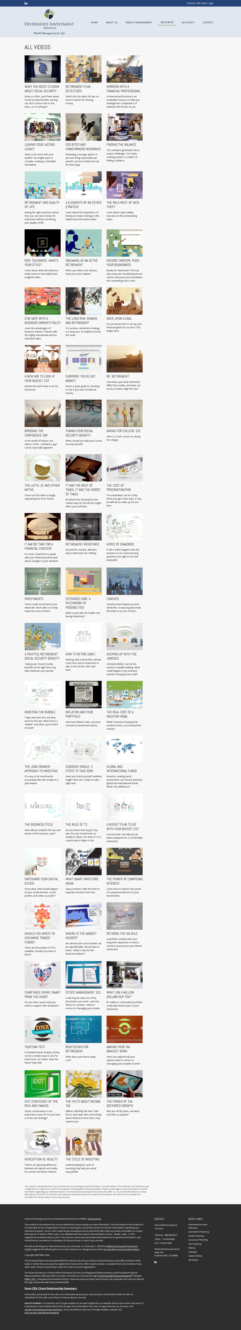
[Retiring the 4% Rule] (125, 916)
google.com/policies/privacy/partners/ (44, 1309)
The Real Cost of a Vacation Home (120, 714)
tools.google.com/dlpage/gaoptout (42, 1312)
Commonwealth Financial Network (114, 1275)
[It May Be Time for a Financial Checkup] (43, 526)
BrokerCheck (94, 1218)
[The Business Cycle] (43, 807)
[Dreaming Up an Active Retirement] (84, 243)
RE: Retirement (118, 376)
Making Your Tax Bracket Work (118, 1049)
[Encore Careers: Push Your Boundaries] (125, 243)
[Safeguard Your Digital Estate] (43, 861)
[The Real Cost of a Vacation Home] (125, 694)
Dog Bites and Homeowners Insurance (83, 146)
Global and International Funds (122, 769)
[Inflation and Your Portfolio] (84, 694)
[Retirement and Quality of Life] (43, 185)
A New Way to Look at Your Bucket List (40, 378)
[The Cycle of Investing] (84, 1141)
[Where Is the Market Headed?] (84, 916)
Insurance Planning (198, 1239)
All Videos (193, 1259)
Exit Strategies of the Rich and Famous (41, 1103)
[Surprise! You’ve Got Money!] (84, 358)
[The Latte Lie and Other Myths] (43, 468)
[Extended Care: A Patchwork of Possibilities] (84, 581)
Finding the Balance (121, 144)
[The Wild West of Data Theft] (125, 185)
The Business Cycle (39, 824)
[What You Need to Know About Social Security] (43, 69)
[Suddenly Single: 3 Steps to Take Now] (84, 749)
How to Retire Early (80, 654)
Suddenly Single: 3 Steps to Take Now (79, 769)
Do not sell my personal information (121, 1249)
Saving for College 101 (124, 431)
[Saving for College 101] (125, 413)
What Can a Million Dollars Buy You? (120, 994)
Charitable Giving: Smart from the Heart (42, 994)
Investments (34, 599)
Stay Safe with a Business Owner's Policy (43, 320)
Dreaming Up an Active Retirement (82, 262)
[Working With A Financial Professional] (125, 69)
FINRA (27, 1279)
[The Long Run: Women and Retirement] (84, 301)
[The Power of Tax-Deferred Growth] (125, 1084)
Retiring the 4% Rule (122, 933)
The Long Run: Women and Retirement (81, 320)
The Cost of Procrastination (119, 487)
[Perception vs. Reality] (43, 1141)
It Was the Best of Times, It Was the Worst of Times (83, 489)
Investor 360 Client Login (200, 3)
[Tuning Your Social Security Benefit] (84, 413)
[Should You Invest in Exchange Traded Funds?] (43, 916)
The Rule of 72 (76, 824)
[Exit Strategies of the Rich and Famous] (43, 1084)
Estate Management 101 (83, 992)
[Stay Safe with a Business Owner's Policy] (43, 301)
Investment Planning (199, 1231)
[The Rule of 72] (84, 807)
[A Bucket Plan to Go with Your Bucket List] (125, 807)
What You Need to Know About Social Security (42, 89)
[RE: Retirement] (125, 358)
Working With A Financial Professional (124, 89)
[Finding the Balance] (125, 127)
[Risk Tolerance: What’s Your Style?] (43, 243)
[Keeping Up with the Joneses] (125, 636)
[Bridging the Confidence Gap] (43, 413)
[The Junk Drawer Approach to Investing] (43, 749)
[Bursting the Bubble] (43, 694)
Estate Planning (196, 1235)
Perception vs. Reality (41, 1159)
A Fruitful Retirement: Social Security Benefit (42, 656)
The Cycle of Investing (82, 1159)
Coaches (113, 599)
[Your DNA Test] (43, 1029)
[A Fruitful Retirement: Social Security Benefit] (43, 636)
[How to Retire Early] (84, 636)
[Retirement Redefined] (84, 526)
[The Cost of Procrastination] (125, 468)
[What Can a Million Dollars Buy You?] (125, 974)
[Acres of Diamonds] (125, 526)
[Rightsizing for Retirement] (84, 1029)
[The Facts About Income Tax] (84, 1084)
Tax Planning (195, 1243)
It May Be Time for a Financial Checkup (39, 546)
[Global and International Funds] (125, 749)
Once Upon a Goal (119, 318)
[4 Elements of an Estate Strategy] (84, 185)
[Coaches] (125, 581)
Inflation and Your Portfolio (79, 714)
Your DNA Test (35, 1047)
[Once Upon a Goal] (125, 301)
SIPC (33, 1279)
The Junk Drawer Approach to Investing (41, 769)
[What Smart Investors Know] (84, 861)
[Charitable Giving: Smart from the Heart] (43, 974)
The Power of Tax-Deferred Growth (120, 1103)
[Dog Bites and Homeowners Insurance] (84, 127)
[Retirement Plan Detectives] (84, 69)
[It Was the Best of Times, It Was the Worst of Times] (84, 468)
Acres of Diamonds (120, 544)
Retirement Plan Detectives (78, 89)
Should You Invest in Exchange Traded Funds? (40, 937)
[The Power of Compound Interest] (125, 861)
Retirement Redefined (82, 544)
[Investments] (43, 581)
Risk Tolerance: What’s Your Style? (41, 262)
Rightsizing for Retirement (77, 1049)
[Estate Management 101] (84, 974)
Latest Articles (195, 1255)
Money (192, 1247)
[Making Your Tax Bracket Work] (125, 1029)
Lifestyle (193, 1251)
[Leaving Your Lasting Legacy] (43, 127)
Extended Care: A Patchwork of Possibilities (78, 603)
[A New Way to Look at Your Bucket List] (43, 358)
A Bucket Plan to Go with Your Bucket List (123, 826)
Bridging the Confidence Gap (36, 433)
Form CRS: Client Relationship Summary (51, 1288)
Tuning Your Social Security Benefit (79, 433)
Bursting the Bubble (40, 712)
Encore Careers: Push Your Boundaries (123, 262)
